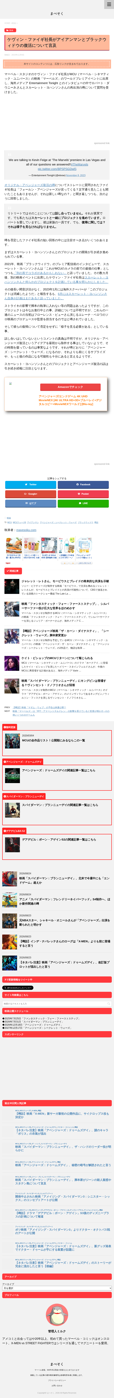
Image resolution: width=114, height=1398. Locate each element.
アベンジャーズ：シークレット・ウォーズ (58, 522)
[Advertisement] (57, 118)
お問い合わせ (57, 1386)
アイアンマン (33, 522)
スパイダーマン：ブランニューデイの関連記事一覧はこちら (60, 804)
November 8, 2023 (76, 175)
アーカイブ (8, 1284)
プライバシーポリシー (57, 1380)
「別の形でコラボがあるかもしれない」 (40, 272)
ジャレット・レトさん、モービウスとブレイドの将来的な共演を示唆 (65, 581)
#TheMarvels (79, 164)
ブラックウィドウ (85, 522)
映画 (9, 518)
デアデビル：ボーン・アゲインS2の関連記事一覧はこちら (59, 839)
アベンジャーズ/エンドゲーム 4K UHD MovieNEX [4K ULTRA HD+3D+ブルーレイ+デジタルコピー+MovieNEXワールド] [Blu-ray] (70, 400)
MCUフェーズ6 (19, 522)
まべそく (57, 13)
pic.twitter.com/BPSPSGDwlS (57, 168)
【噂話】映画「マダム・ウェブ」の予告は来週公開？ (39, 707)
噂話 (96, 522)
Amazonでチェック (70, 386)
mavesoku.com (26, 529)
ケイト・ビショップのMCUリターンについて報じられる (57, 658)
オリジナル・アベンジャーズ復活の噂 (29, 184)
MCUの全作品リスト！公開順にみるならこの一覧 (53, 740)
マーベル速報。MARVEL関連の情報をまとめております (57, 1370)
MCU (9, 522)
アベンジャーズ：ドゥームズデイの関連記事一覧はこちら (58, 770)
